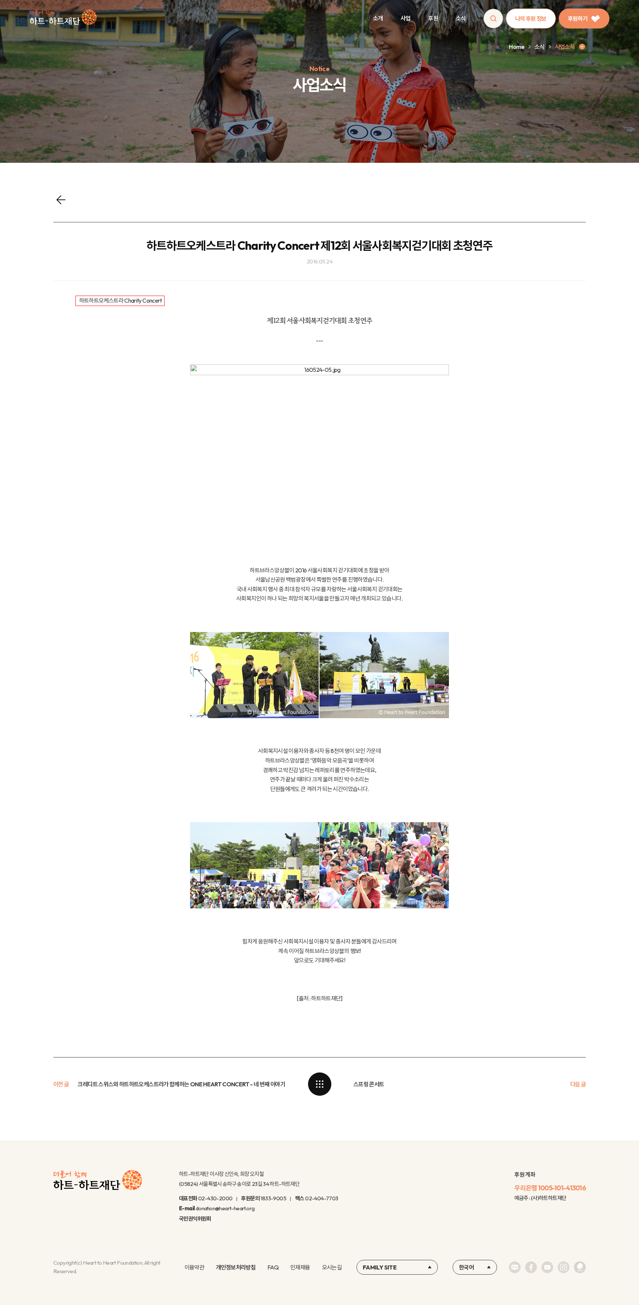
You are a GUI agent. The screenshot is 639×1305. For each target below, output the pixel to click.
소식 (461, 18)
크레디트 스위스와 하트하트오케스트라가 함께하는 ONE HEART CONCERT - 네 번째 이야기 (181, 1084)
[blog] (515, 1267)
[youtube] (547, 1267)
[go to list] (319, 1084)
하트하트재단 (326, 998)
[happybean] (580, 1267)
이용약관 (194, 1267)
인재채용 (300, 1267)
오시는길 (332, 1267)
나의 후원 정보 (531, 18)
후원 (433, 18)
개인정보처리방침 (236, 1267)
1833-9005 (273, 1198)
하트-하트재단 (63, 19)
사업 (405, 18)
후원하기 (578, 18)
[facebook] (531, 1267)
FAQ (272, 1267)
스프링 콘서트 (369, 1084)
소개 (378, 18)
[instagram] (563, 1267)
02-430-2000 (215, 1198)
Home (516, 46)
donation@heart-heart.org (225, 1208)
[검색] (493, 18)
